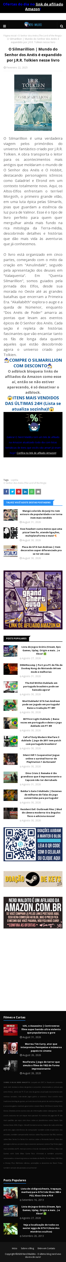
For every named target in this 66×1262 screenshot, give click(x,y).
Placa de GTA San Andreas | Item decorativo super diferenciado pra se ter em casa (41, 550)
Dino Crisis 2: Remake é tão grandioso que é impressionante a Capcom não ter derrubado (41, 777)
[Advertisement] (33, 973)
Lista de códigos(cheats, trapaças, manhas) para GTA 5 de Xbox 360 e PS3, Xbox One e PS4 (41, 1192)
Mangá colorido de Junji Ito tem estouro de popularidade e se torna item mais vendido (41, 514)
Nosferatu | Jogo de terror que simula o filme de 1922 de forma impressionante (41, 1065)
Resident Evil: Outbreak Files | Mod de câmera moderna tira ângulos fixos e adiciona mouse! (41, 813)
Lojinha (14, 479)
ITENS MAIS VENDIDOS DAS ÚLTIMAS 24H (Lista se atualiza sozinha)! (33, 403)
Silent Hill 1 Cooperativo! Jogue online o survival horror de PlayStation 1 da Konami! (41, 758)
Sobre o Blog (27, 1248)
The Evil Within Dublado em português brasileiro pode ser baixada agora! (41, 686)
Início (14, 1248)
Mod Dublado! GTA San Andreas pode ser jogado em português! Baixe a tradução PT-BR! (41, 704)
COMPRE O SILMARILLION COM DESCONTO (35, 363)
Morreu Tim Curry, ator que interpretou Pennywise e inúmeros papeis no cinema (41, 1047)
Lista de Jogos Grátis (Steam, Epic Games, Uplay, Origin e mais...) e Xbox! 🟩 (41, 650)
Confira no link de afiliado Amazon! (36, 453)
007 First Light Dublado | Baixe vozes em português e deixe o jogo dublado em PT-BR (41, 722)
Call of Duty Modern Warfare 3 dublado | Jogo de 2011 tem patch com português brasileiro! (41, 740)
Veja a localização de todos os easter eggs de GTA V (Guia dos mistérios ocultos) (41, 1228)
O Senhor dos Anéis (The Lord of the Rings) (39, 35)
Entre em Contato (46, 1248)
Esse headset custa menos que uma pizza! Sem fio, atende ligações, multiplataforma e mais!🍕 (41, 532)
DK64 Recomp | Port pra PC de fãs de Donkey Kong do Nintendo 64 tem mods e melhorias (41, 668)
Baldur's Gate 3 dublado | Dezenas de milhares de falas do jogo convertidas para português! (41, 794)
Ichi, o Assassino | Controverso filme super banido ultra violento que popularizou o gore (41, 1029)
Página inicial (10, 35)
